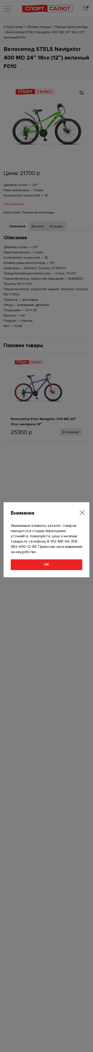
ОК (46, 564)
